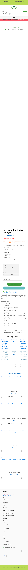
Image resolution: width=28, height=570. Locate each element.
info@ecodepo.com (21, 19)
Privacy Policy (6, 535)
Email (4, 245)
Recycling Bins (6, 499)
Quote (4, 504)
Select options (4, 365)
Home (8, 3)
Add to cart (14, 284)
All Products (5, 502)
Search (25, 11)
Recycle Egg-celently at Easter (9, 494)
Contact (21, 3)
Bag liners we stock (7, 500)
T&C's (4, 536)
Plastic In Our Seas (6, 522)
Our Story (13, 3)
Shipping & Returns (7, 530)
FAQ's (4, 538)
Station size (12, 277)
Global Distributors (6, 532)
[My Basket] (9, 13)
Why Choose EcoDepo (7, 495)
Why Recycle (5, 520)
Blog (17, 3)
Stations (13, 27)
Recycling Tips (6, 524)
